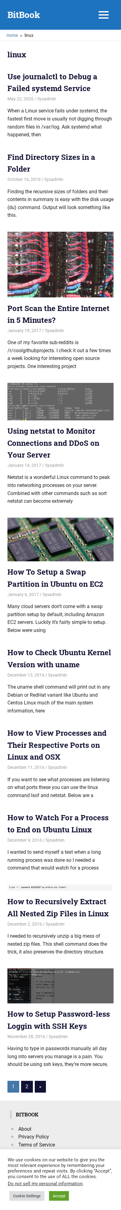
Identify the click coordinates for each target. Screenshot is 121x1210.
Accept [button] (59, 1196)
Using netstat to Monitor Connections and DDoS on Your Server (53, 443)
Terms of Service (36, 1145)
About (24, 1129)
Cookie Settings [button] (27, 1196)
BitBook (23, 14)
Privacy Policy (33, 1137)
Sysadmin (46, 98)
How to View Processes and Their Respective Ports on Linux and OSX (56, 745)
